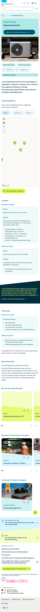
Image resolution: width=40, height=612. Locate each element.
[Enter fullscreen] (4, 122)
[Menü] (36, 9)
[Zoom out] (4, 129)
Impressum (6, 599)
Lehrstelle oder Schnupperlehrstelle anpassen (18, 558)
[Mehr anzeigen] (8, 15)
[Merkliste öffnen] (24, 3)
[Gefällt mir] (24, 411)
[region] (20, 152)
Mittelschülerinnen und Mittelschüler (15, 552)
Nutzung (5, 603)
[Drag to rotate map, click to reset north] (4, 132)
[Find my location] (4, 119)
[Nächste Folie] (36, 425)
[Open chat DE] (35, 512)
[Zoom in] (4, 126)
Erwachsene (6, 555)
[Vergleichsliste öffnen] (28, 3)
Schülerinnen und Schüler (11, 549)
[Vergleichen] (28, 411)
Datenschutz (16, 599)
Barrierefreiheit (28, 599)
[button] (24, 143)
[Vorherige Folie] (31, 425)
